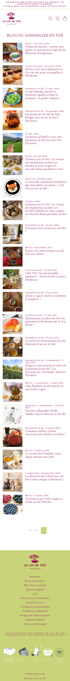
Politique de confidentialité (35, 607)
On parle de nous (35, 603)
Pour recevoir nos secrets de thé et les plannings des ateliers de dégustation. (35, 634)
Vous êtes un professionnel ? (35, 598)
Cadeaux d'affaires (35, 620)
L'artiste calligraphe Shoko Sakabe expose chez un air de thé (45, 412)
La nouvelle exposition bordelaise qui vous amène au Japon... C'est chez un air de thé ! (46, 185)
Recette (28, 44)
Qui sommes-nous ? (35, 581)
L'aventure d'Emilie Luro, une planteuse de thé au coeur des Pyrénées (43, 140)
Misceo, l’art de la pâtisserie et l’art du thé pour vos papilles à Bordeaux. (44, 72)
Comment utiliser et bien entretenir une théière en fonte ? (45, 433)
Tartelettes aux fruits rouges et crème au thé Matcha (44, 500)
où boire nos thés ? (34, 66)
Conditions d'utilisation (35, 611)
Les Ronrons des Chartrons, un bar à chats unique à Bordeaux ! (44, 478)
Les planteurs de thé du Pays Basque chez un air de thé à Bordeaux (43, 117)
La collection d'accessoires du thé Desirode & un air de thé (45, 343)
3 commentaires (45, 406)
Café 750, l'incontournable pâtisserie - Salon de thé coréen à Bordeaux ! (45, 276)
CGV (35, 594)
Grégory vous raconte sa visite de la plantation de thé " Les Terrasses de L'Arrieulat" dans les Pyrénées (45, 370)
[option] (35, 5)
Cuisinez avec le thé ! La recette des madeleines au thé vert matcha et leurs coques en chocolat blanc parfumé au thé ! (44, 164)
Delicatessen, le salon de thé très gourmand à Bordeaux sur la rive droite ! (45, 322)
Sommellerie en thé (34, 89)
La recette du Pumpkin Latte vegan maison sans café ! (43, 455)
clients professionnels (34, 624)
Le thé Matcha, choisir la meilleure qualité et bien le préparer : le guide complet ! (43, 95)
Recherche (34, 577)
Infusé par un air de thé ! (35, 679)
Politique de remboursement (35, 616)
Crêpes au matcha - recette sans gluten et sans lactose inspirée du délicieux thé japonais (45, 50)
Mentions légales (35, 590)
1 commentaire (52, 360)
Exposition (30, 179)
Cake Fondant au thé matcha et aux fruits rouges (44, 388)
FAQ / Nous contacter (35, 585)
